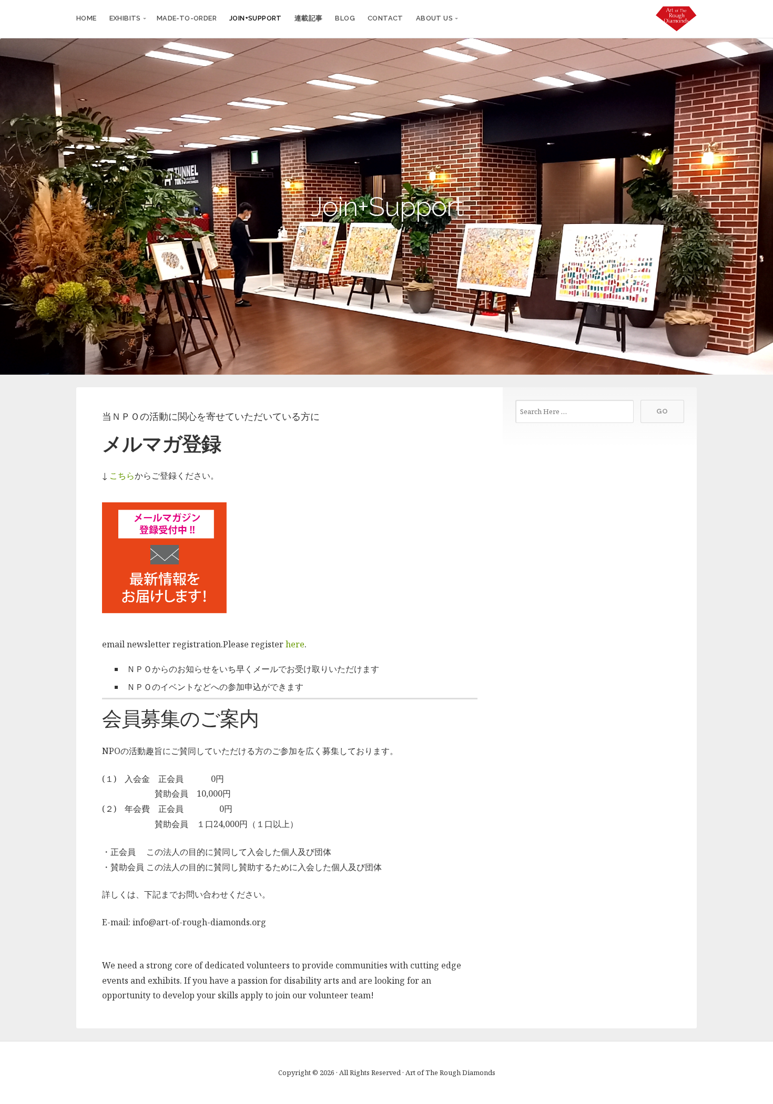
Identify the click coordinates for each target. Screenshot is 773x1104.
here (295, 644)
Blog (345, 18)
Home (86, 18)
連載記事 (308, 18)
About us (434, 18)
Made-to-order (187, 18)
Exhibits (125, 18)
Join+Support (255, 18)
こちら (122, 475)
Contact (385, 18)
